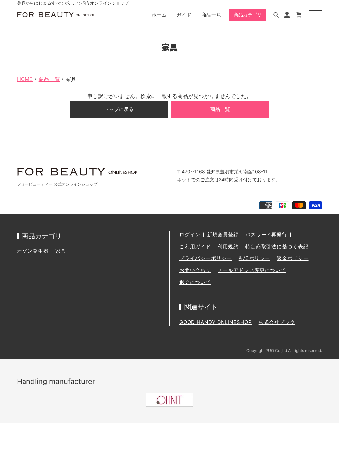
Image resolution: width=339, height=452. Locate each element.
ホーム (159, 15)
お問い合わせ (195, 270)
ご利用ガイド (195, 246)
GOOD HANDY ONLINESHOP (215, 322)
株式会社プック (277, 322)
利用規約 (228, 246)
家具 (60, 251)
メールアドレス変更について (252, 270)
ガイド (183, 15)
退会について (195, 282)
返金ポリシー (292, 258)
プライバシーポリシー (205, 258)
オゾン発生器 (32, 251)
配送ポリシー (254, 258)
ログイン (190, 234)
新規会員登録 (222, 234)
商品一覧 (211, 15)
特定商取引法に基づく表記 (277, 246)
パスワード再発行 (266, 234)
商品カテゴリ (248, 14)
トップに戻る (119, 109)
